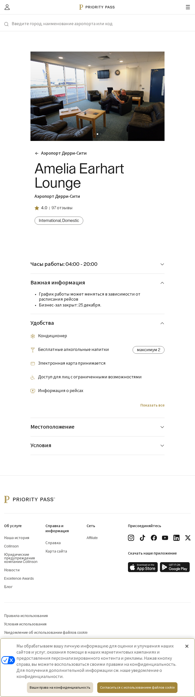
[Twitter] (188, 538)
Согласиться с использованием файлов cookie (137, 687)
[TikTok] (142, 538)
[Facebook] (154, 538)
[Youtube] (165, 538)
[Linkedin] (176, 538)
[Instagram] (131, 538)
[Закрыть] (186, 646)
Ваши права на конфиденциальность (60, 687)
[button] (94, 134)
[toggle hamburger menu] (188, 7)
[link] (143, 567)
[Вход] (7, 7)
